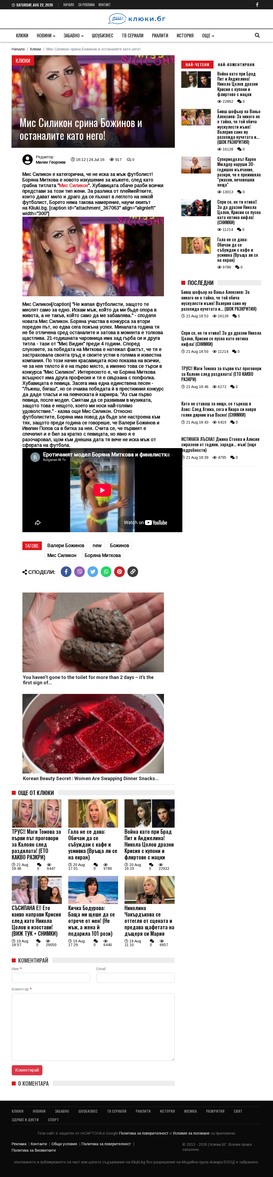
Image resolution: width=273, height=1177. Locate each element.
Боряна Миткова (103, 555)
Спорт (53, 1119)
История (185, 35)
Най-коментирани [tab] (236, 64)
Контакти (39, 1144)
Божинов (119, 545)
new (97, 545)
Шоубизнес (102, 35)
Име (17, 969)
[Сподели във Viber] (79, 571)
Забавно (72, 35)
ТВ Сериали (132, 35)
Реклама (19, 1144)
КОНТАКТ (105, 4)
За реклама (86, 4)
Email (101, 969)
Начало (68, 4)
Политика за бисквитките (34, 1150)
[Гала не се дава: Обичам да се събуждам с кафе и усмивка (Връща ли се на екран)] (93, 826)
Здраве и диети (25, 1119)
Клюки (22, 35)
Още (206, 35)
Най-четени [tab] (197, 64)
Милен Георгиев (51, 162)
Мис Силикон (73, 185)
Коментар (21, 989)
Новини (44, 35)
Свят (238, 1111)
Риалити (160, 35)
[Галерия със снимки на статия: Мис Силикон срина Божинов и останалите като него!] (93, 101)
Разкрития (215, 1111)
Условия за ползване (192, 1133)
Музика (190, 1111)
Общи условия (64, 1144)
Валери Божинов (65, 545)
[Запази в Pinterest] (119, 571)
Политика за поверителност (144, 1133)
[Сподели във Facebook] (66, 571)
